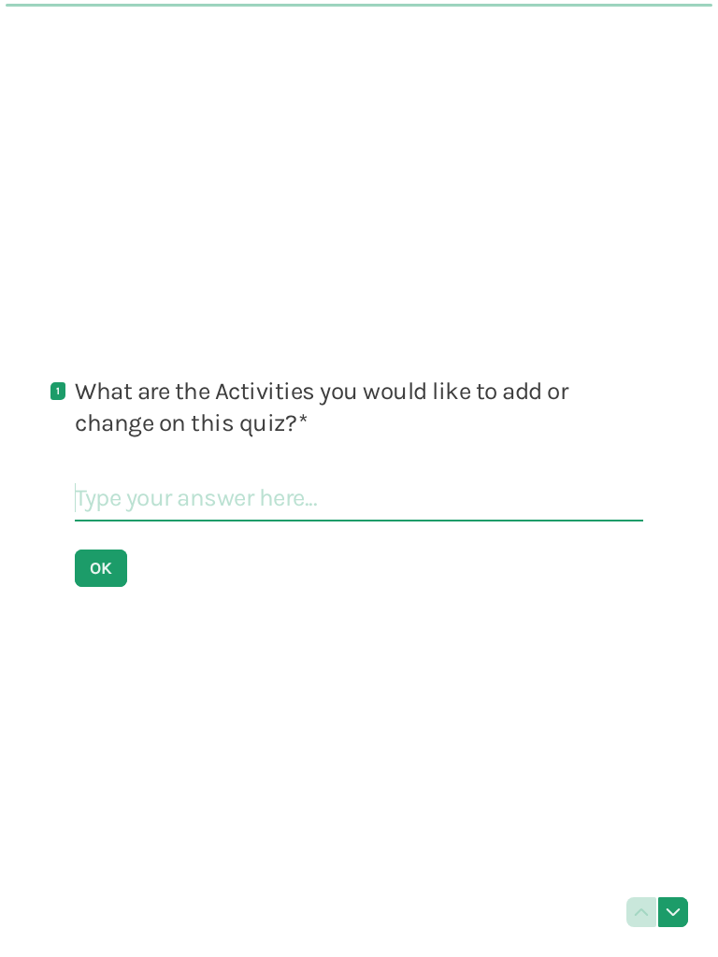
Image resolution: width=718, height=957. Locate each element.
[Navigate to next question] (673, 912)
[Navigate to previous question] (641, 912)
